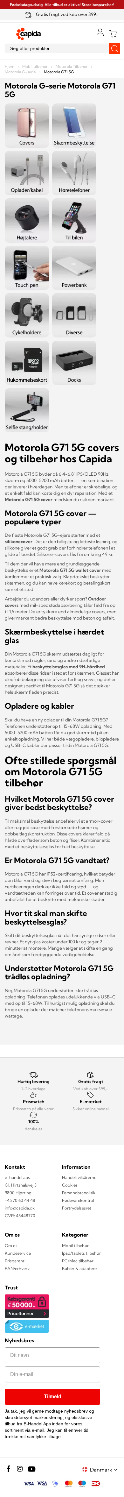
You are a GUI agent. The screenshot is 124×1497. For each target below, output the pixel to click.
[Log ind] (100, 32)
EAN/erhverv (17, 1268)
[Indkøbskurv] (113, 33)
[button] (104, 1469)
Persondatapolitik (78, 1192)
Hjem (10, 66)
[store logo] (28, 34)
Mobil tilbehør (35, 66)
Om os (11, 1245)
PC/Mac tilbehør (77, 1260)
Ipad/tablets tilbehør (81, 1253)
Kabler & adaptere (79, 1268)
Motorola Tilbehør (72, 66)
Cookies (70, 1185)
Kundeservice (18, 1253)
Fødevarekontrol (78, 1200)
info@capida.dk (20, 1207)
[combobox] (62, 48)
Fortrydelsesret (76, 1207)
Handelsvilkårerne (79, 1177)
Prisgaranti (15, 1260)
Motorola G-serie (21, 71)
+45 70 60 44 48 (20, 1200)
